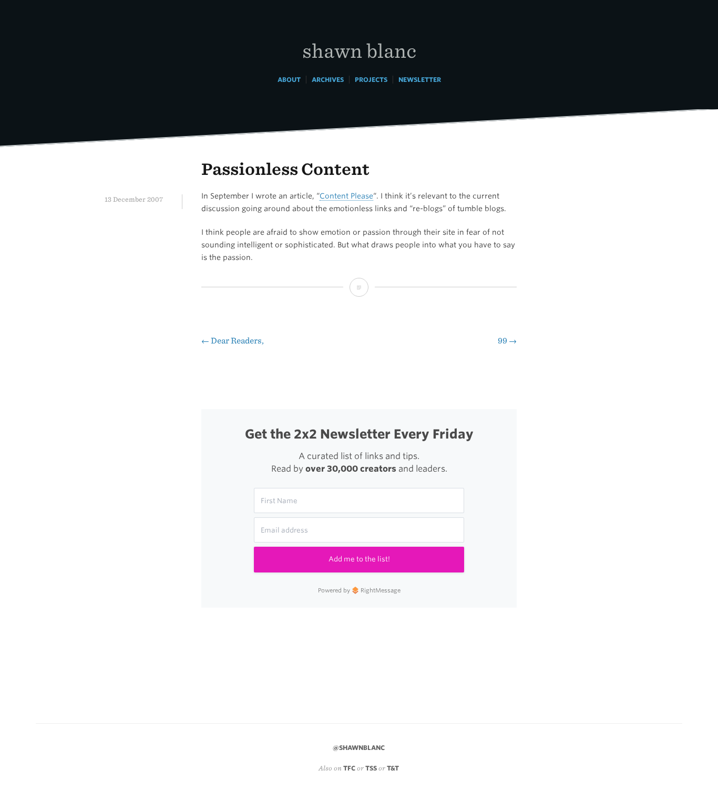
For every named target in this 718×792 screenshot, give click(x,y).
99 (507, 340)
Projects (371, 80)
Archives (328, 80)
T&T (393, 768)
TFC (349, 768)
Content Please (346, 196)
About (289, 80)
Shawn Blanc (359, 50)
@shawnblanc (359, 748)
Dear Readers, (232, 340)
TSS (371, 768)
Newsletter (419, 80)
